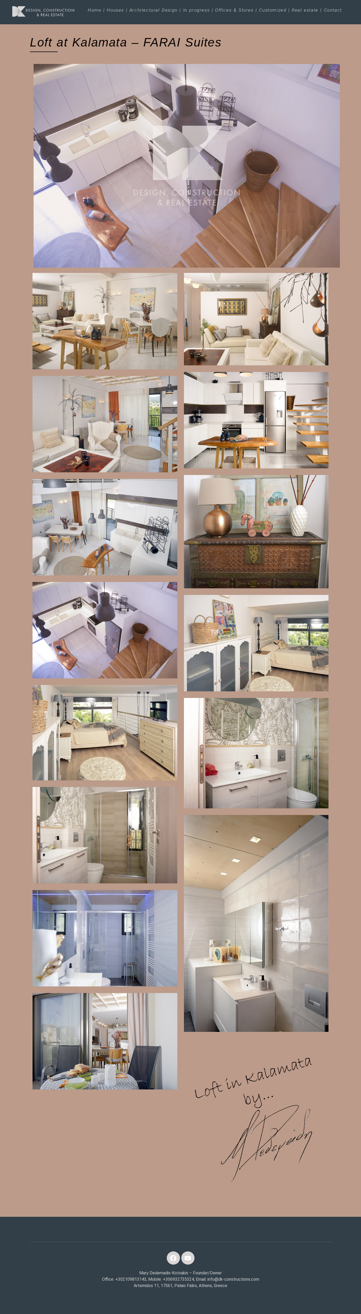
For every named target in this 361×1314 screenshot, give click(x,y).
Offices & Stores (234, 10)
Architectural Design (153, 10)
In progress (196, 10)
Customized (272, 10)
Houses (115, 10)
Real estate (305, 10)
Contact (333, 10)
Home (94, 10)
